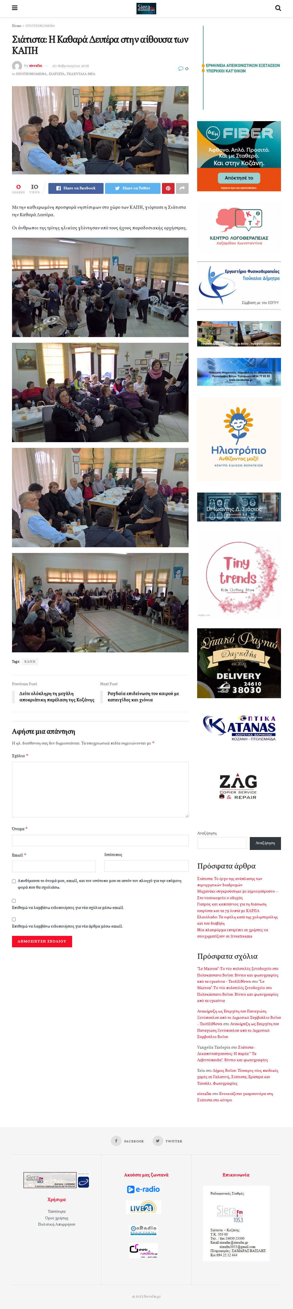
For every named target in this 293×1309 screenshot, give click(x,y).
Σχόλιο (20, 756)
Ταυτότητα (57, 1211)
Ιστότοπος (113, 855)
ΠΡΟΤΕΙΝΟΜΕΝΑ (40, 26)
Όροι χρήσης (56, 1218)
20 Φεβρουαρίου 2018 (70, 66)
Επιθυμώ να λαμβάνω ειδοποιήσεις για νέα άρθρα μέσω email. (67, 926)
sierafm (35, 66)
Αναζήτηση (207, 833)
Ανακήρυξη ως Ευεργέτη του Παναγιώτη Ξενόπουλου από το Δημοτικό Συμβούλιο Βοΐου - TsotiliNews (239, 1018)
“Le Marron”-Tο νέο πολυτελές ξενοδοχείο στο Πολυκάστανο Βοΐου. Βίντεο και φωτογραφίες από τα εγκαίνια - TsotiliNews (237, 975)
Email (19, 855)
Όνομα (20, 829)
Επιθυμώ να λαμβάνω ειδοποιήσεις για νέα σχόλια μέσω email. (68, 908)
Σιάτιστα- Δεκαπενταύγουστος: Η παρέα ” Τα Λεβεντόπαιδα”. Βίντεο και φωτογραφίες (232, 1054)
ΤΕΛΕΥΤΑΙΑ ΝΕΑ (81, 74)
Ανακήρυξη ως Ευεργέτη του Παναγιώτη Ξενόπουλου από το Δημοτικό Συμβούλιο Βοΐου (238, 1030)
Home (16, 26)
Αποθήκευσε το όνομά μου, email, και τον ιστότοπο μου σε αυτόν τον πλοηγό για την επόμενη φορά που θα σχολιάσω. (99, 884)
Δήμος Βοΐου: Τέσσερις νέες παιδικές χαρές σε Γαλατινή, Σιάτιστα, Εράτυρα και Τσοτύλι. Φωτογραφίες (237, 1077)
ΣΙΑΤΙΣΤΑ (57, 74)
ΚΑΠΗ (30, 662)
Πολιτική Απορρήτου (56, 1224)
